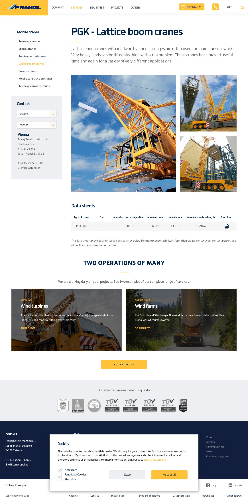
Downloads (208, 496)
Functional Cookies (75, 474)
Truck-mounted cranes (32, 56)
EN (228, 6)
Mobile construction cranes (35, 78)
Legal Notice (118, 496)
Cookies (73, 496)
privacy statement (155, 459)
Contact (94, 496)
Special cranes (27, 49)
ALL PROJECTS (124, 364)
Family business (215, 447)
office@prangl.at (30, 168)
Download (227, 228)
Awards (210, 442)
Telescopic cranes (29, 41)
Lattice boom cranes (31, 63)
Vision (209, 437)
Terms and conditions (148, 496)
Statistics (70, 479)
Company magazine (217, 456)
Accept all (169, 474)
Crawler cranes (27, 71)
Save (127, 474)
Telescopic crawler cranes (34, 86)
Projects (117, 7)
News (209, 451)
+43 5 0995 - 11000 (32, 163)
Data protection (181, 496)
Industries (97, 7)
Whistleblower (235, 496)
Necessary (70, 470)
